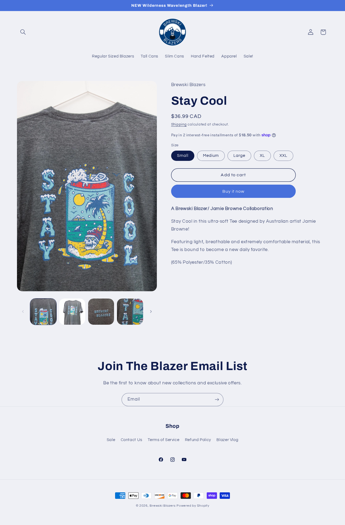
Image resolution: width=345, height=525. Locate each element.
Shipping (179, 124)
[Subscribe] (217, 399)
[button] (23, 32)
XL (262, 155)
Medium (211, 155)
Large (239, 155)
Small (182, 155)
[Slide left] (23, 311)
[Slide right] (151, 311)
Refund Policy (198, 440)
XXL (283, 155)
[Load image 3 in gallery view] (101, 312)
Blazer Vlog (227, 440)
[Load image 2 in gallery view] (72, 312)
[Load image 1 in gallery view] (43, 312)
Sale (111, 440)
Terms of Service (163, 440)
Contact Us (131, 440)
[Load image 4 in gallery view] (130, 312)
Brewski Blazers (162, 505)
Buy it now (233, 191)
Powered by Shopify (193, 505)
